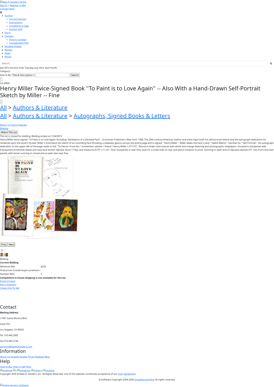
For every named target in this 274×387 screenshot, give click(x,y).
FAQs (28, 366)
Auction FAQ (15, 29)
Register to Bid (18, 5)
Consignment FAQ (19, 43)
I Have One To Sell (9, 288)
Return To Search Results (13, 125)
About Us (5, 356)
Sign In (3, 5)
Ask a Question (8, 284)
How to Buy (6, 366)
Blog (47, 356)
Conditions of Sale (19, 25)
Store (7, 32)
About (8, 56)
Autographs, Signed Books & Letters (122, 116)
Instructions (15, 22)
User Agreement (127, 373)
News (8, 53)
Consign (9, 36)
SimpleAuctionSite (144, 379)
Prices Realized (36, 356)
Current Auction (17, 19)
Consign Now (7, 8)
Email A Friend (7, 281)
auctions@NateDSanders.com (16, 346)
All (3, 107)
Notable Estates (13, 46)
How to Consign (17, 39)
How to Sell (19, 366)
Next (11, 244)
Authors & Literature (40, 107)
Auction (9, 15)
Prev (3, 244)
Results (8, 49)
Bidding (4, 128)
